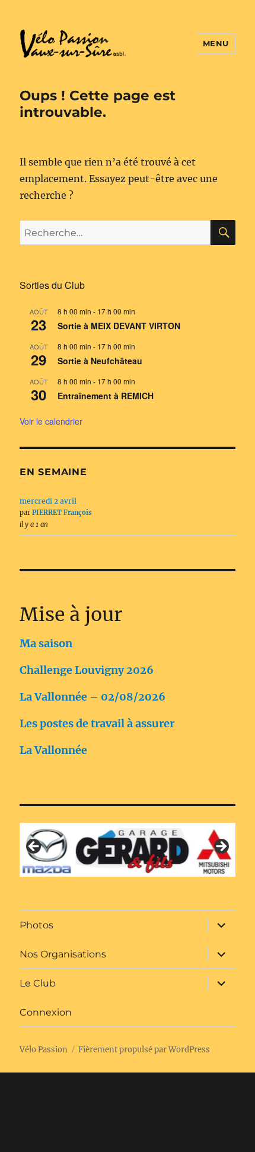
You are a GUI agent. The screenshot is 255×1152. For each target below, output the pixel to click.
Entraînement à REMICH (106, 396)
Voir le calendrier (51, 421)
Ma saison (46, 643)
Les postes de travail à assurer (97, 723)
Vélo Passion (44, 1050)
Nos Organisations (63, 954)
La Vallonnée (53, 750)
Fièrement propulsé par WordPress (144, 1050)
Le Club (38, 983)
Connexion (46, 1012)
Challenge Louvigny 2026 (87, 670)
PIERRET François (62, 512)
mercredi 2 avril (48, 501)
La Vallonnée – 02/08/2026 (92, 697)
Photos (36, 925)
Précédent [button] (34, 847)
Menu (216, 43)
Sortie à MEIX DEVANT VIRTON (119, 326)
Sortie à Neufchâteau (100, 361)
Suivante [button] (221, 847)
